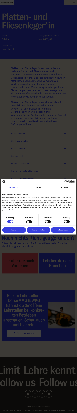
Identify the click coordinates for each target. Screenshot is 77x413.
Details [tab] (38, 187)
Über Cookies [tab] (63, 187)
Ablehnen (14, 230)
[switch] (29, 221)
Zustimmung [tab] (13, 187)
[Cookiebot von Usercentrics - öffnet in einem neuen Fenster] (66, 181)
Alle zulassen (63, 230)
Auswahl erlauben (38, 230)
